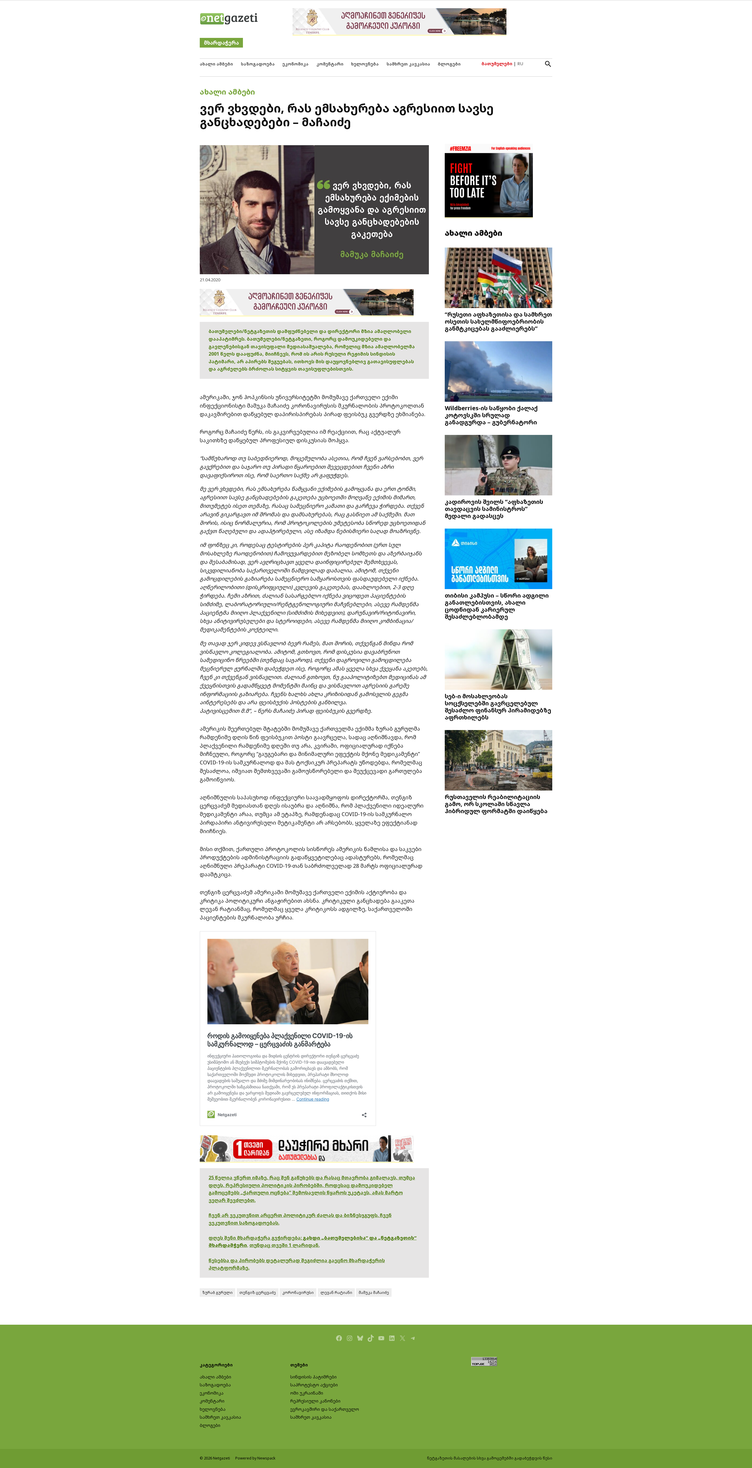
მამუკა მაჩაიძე (374, 1292)
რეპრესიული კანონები (315, 1401)
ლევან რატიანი (336, 1292)
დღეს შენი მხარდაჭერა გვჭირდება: (256, 1238)
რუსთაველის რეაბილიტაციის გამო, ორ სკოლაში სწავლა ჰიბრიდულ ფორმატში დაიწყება (496, 804)
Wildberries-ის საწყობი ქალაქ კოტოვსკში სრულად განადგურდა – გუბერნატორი (491, 415)
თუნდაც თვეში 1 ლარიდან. (284, 1245)
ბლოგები (449, 64)
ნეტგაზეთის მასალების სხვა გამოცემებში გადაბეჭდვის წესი (489, 1458)
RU (520, 63)
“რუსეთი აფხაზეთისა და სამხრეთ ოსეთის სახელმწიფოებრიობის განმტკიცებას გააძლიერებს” (498, 321)
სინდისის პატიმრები (313, 1377)
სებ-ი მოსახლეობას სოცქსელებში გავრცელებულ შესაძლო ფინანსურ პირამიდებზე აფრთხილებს (498, 707)
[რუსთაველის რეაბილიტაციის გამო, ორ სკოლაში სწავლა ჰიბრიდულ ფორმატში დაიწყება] (498, 761)
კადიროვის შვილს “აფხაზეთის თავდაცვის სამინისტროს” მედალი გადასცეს (494, 508)
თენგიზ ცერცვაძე (257, 1292)
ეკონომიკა (295, 64)
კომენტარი (329, 64)
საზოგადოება (258, 64)
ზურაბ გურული (217, 1292)
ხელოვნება (365, 64)
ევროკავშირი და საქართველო (324, 1409)
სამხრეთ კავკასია (408, 64)
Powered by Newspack (255, 1458)
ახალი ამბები (216, 64)
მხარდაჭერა (221, 42)
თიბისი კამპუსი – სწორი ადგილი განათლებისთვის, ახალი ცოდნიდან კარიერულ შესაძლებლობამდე (497, 606)
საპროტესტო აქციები (314, 1385)
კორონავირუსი (298, 1292)
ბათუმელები (496, 63)
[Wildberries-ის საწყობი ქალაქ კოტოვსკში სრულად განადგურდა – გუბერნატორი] (498, 372)
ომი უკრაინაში (306, 1393)
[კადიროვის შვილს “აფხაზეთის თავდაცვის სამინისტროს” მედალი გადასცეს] (498, 465)
